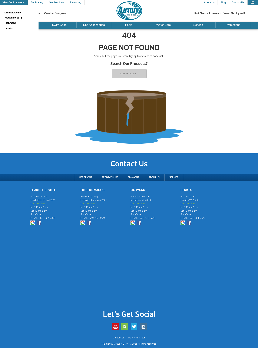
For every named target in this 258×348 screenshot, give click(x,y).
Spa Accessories (94, 24)
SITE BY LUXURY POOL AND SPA (115, 344)
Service (198, 24)
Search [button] (253, 2)
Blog (223, 2)
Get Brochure (56, 2)
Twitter (134, 326)
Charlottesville (12, 12)
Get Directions (37, 203)
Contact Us (238, 2)
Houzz (124, 326)
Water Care (163, 24)
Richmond (10, 23)
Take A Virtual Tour (135, 337)
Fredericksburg (13, 17)
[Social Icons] (32, 223)
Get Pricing (37, 2)
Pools (128, 24)
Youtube (115, 326)
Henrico (8, 28)
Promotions (233, 24)
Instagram (143, 326)
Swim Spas (59, 24)
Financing (75, 2)
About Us (209, 2)
